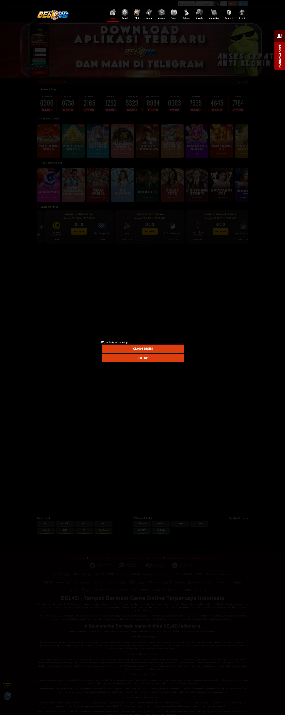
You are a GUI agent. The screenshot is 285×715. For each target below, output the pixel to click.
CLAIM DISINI (143, 348)
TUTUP (143, 357)
